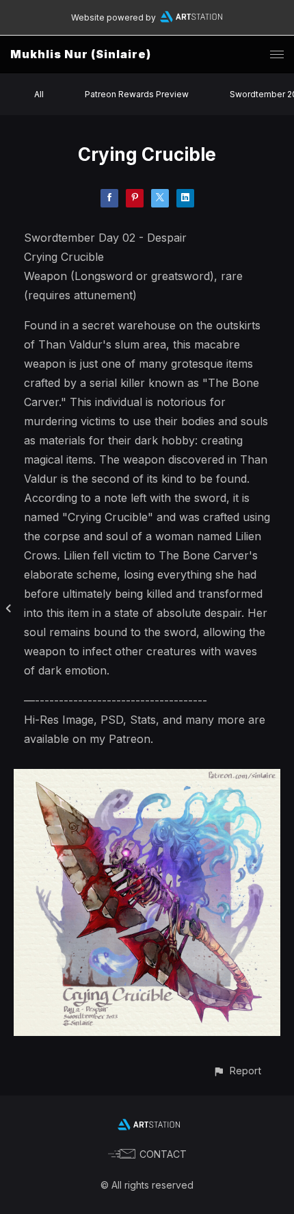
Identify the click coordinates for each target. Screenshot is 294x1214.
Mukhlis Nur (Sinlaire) (80, 54)
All (39, 94)
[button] (237, 1071)
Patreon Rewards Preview (137, 94)
